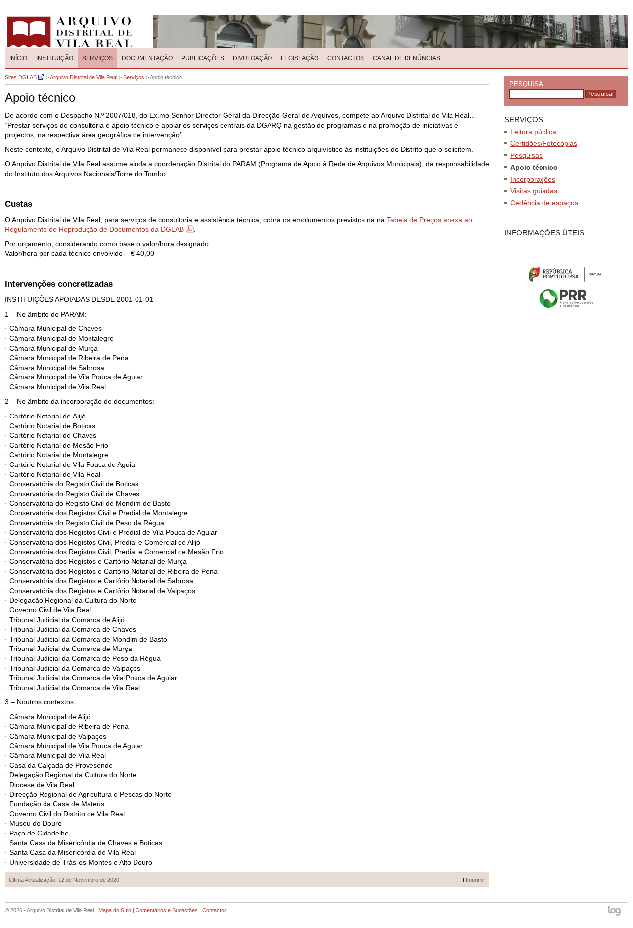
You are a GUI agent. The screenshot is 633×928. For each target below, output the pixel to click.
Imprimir (475, 879)
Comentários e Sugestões (167, 910)
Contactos (345, 58)
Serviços (97, 58)
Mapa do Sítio (114, 910)
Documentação (147, 58)
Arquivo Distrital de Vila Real (69, 31)
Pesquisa (526, 84)
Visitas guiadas (533, 191)
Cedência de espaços (544, 203)
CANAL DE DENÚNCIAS (406, 58)
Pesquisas (526, 155)
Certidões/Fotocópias (543, 143)
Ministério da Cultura (566, 274)
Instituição (54, 58)
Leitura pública (533, 132)
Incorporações (532, 179)
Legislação (299, 58)
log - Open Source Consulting (615, 911)
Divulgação (252, 58)
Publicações (202, 58)
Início (18, 58)
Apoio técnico (534, 167)
